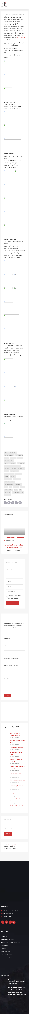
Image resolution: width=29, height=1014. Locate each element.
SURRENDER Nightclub (9, 481)
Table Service (18, 484)
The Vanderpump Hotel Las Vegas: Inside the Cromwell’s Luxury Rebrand (16, 981)
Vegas (16, 489)
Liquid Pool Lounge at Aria (17, 780)
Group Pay (17, 465)
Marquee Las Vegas (9, 473)
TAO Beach (16, 487)
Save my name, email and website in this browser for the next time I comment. (15, 597)
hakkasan (7, 468)
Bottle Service (19, 455)
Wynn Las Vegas (16, 492)
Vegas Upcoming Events (7, 939)
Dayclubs (7, 460)
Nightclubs (18, 473)
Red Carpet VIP (17, 479)
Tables (6, 487)
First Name (7, 632)
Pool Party (13, 476)
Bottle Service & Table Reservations (10, 942)
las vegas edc (21, 468)
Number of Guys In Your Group (12, 658)
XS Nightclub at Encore (16, 747)
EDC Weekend (21, 37)
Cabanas (7, 457)
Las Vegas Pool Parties (7, 958)
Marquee (6, 471)
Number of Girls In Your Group (12, 665)
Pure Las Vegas (8, 479)
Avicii (6, 452)
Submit (7, 695)
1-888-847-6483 (7, 916)
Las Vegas (13, 468)
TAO (11, 487)
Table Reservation (9, 484)
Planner (6, 476)
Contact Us (4, 936)
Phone (6, 652)
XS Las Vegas (7, 495)
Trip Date (6, 672)
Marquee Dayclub (14, 471)
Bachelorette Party (9, 455)
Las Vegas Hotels (5, 961)
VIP (20, 489)
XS (22, 492)
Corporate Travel (5, 951)
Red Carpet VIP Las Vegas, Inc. (16, 845)
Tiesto (22, 487)
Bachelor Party (12, 452)
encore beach (21, 463)
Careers (3, 948)
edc (12, 460)
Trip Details (6, 678)
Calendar (13, 457)
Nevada (17, 737)
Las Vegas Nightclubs (6, 954)
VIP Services (4, 945)
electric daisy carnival (10, 463)
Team (2, 964)
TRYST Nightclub (8, 489)
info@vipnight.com (8, 913)
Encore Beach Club (9, 465)
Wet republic (7, 492)
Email (5, 645)
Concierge (19, 457)
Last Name (7, 638)
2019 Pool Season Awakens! (14, 538)
